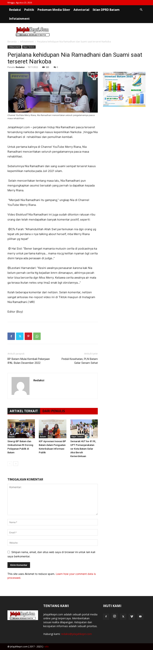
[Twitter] (20, 336)
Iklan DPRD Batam (106, 10)
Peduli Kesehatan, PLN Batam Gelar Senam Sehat (80, 361)
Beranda (12, 41)
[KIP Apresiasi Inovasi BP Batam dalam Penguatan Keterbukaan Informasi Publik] (52, 428)
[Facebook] (11, 336)
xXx (47, 646)
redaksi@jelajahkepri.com (76, 634)
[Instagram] (115, 616)
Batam (12, 436)
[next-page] (15, 463)
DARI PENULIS (53, 411)
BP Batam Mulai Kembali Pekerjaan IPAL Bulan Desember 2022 (28, 361)
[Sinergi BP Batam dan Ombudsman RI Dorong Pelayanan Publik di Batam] (21, 428)
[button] (141, 10)
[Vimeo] (132, 617)
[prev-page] (9, 463)
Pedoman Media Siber (54, 10)
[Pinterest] (28, 336)
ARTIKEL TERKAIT (24, 411)
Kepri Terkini (29, 47)
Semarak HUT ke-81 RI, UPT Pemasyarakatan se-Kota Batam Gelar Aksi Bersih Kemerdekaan (83, 449)
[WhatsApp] (37, 336)
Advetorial (81, 10)
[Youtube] (140, 617)
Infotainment (19, 19)
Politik (29, 10)
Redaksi (15, 10)
